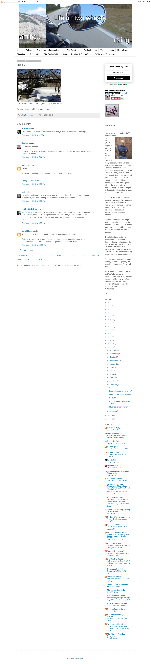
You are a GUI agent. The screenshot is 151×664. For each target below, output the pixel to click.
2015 (109, 337)
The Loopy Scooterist (116, 590)
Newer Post (22, 255)
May (111, 374)
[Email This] (44, 115)
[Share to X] (48, 115)
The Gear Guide (73, 50)
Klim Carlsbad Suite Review (117, 481)
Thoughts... (21, 54)
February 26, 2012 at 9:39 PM (33, 223)
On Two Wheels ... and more (118, 517)
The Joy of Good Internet (116, 605)
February (113, 385)
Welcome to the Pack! (115, 468)
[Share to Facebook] (50, 115)
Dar (23, 192)
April (112, 378)
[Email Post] (39, 115)
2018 (109, 327)
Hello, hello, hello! (113, 586)
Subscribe (118, 78)
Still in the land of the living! (116, 540)
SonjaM (25, 143)
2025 (109, 302)
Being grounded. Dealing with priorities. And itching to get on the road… (118, 628)
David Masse (27, 231)
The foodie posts (90, 50)
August (113, 364)
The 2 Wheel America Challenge (116, 635)
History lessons (123, 50)
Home (19, 50)
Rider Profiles (35, 54)
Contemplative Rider (115, 569)
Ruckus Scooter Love (116, 609)
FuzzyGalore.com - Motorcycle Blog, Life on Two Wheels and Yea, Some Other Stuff (118, 487)
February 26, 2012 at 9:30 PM (33, 184)
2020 (109, 320)
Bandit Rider (112, 460)
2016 (109, 333)
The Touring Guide (51, 54)
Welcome (29, 50)
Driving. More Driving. (115, 430)
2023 (109, 309)
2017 (109, 330)
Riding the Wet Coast (30, 181)
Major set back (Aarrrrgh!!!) (119, 407)
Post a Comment (26, 250)
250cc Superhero (114, 543)
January (113, 411)
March (112, 381)
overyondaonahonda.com (118, 584)
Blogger (80, 658)
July (111, 367)
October (113, 357)
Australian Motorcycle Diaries (116, 615)
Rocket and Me (113, 525)
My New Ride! (112, 611)
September (114, 360)
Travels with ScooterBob (80, 54)
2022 (109, 313)
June (112, 371)
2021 (109, 316)
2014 (109, 340)
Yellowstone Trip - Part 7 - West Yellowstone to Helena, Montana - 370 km (118, 563)
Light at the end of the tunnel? (120, 391)
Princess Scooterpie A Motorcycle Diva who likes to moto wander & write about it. (118, 535)
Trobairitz (26, 128)
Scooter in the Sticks (115, 433)
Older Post (95, 255)
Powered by (113, 84)
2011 (109, 415)
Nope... (112, 388)
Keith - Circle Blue (29, 209)
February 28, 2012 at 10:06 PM (34, 245)
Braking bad (111, 475)
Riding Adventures (115, 497)
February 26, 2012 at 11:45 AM (34, 135)
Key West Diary (113, 428)
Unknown (26, 165)
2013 (109, 344)
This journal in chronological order (50, 50)
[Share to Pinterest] (52, 115)
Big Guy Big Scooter (115, 559)
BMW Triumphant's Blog (117, 603)
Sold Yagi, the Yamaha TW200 (118, 449)
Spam (65, 54)
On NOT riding (112, 592)
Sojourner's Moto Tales (116, 624)
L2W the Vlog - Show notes (104, 54)
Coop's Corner (113, 452)
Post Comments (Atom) (37, 259)
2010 (109, 419)
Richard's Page (113, 441)
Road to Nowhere (114, 479)
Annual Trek (111, 513)
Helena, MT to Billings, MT (116, 443)
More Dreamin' (112, 638)
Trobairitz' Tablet (114, 577)
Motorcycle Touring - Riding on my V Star (118, 510)
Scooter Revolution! (115, 551)
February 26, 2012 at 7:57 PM (33, 157)
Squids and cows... (114, 462)
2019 (109, 323)
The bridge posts (107, 50)
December (114, 350)
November (114, 354)
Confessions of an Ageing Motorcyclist (118, 472)
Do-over (112, 398)
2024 (109, 306)
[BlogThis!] (46, 115)
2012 (109, 347)
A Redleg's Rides (114, 447)
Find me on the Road (116, 466)
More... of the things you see (120, 394)
